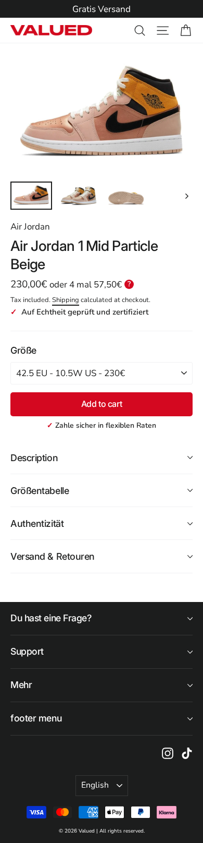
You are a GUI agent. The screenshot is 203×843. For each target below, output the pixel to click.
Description (34, 457)
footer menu (35, 718)
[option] (101, 9)
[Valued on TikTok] (187, 753)
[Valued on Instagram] (167, 753)
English (95, 785)
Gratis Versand (101, 9)
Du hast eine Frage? (51, 617)
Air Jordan (30, 227)
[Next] (186, 196)
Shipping (65, 300)
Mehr (21, 684)
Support (27, 651)
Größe (23, 350)
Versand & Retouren (52, 556)
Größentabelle (39, 490)
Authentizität (37, 523)
